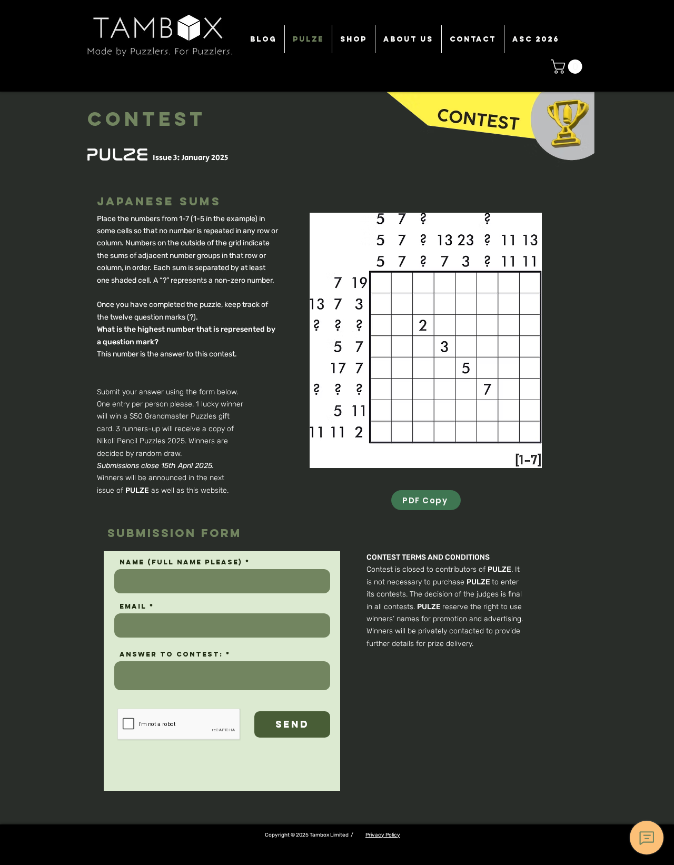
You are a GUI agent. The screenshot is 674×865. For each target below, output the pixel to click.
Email (133, 606)
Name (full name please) (181, 562)
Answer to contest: (171, 654)
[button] (568, 66)
